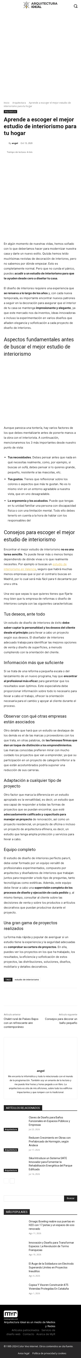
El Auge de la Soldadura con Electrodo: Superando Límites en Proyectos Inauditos (51, 1267)
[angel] (6, 143)
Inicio (6, 102)
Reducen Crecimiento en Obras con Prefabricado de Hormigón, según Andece (50, 1141)
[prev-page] (6, 1180)
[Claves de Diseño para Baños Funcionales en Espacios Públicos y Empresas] (15, 1123)
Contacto (28, 1334)
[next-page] (12, 1180)
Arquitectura (19, 102)
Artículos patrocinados (25, 1330)
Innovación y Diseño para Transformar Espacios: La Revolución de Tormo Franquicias (51, 1246)
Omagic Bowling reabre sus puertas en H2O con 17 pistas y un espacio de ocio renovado (52, 1225)
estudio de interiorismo (27, 979)
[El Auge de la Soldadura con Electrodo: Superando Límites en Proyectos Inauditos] (15, 1270)
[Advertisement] (40, 54)
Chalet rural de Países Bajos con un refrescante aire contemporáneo (21, 1023)
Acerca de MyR (45, 1334)
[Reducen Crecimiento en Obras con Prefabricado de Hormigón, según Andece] (15, 1144)
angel (15, 143)
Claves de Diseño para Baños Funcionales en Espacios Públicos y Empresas (49, 1121)
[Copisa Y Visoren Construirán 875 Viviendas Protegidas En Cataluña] (15, 1291)
